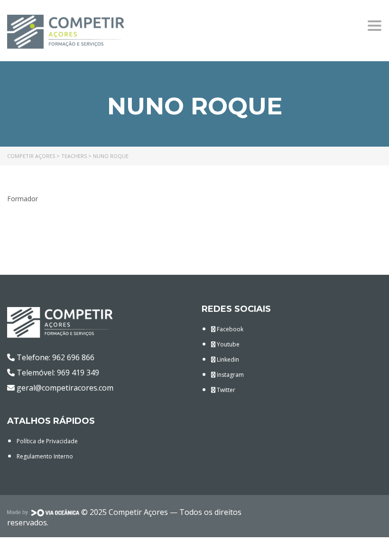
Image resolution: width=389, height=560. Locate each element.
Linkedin (227, 359)
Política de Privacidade (47, 441)
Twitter (225, 390)
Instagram (229, 375)
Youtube (227, 344)
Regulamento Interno (45, 456)
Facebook (229, 329)
